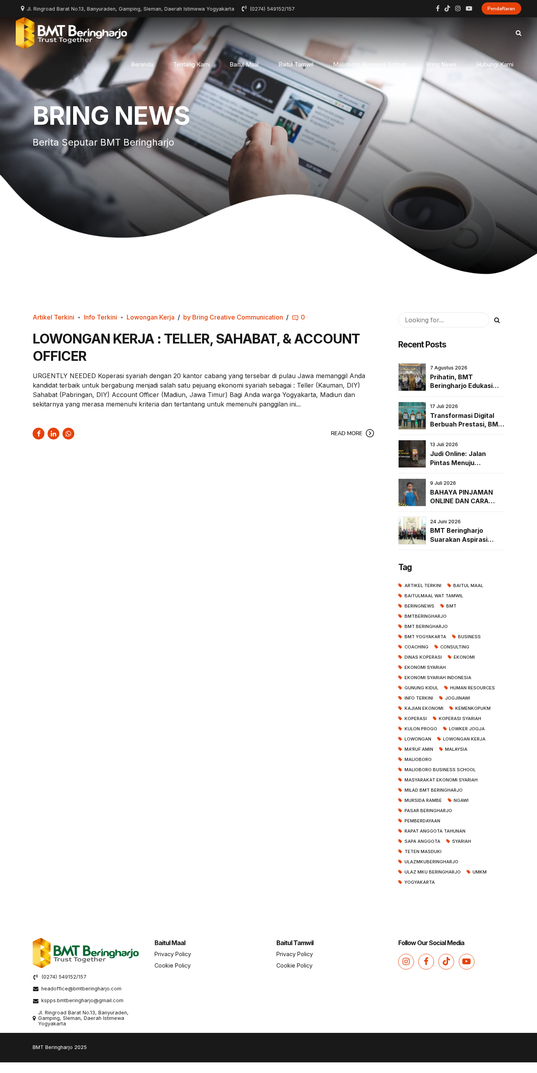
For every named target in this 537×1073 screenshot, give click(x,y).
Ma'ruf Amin (419, 749)
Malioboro (418, 759)
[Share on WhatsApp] (68, 434)
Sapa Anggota (422, 841)
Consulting (454, 647)
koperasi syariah (460, 718)
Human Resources (472, 688)
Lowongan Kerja (151, 317)
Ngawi (461, 800)
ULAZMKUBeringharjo (431, 861)
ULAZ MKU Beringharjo (433, 872)
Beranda (142, 64)
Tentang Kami (191, 64)
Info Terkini (100, 317)
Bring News (441, 64)
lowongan (418, 739)
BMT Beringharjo (426, 626)
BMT (451, 606)
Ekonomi (464, 657)
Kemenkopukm (473, 708)
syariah (461, 841)
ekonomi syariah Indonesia (438, 677)
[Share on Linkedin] (53, 434)
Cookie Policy (172, 965)
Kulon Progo (421, 728)
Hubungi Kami (494, 64)
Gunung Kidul (421, 688)
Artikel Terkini (53, 317)
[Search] (518, 33)
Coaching (416, 647)
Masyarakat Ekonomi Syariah (441, 780)
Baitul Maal (244, 64)
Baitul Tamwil (295, 64)
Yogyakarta (420, 882)
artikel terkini (423, 585)
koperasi (416, 718)
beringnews (419, 606)
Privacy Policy (172, 954)
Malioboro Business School (369, 64)
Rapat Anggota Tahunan (435, 831)
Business (469, 636)
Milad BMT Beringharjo (434, 790)
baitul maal (468, 585)
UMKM (480, 872)
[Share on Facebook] (38, 434)
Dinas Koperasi (423, 657)
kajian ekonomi (424, 708)
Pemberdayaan (422, 821)
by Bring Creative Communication (233, 317)
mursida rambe (423, 800)
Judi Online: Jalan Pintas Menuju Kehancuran (458, 462)
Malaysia (456, 749)
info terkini (419, 698)
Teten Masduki (423, 851)
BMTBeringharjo (426, 616)
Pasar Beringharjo (428, 810)
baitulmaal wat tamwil (434, 595)
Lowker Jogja (467, 728)
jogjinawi (457, 698)
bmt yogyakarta (425, 636)
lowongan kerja (464, 739)
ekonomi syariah (425, 667)
